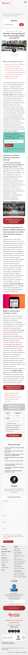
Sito (4, 528)
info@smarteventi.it (14, 626)
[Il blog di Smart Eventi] (7, 3)
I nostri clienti (5, 551)
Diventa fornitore (4, 567)
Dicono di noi (4, 555)
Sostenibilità (18, 571)
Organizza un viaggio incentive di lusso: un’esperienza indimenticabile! (14, 455)
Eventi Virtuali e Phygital (19, 568)
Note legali (24, 652)
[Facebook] (12, 631)
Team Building (17, 550)
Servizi (16, 546)
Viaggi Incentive (17, 554)
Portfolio (3, 553)
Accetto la (12, 604)
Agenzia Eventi (17, 548)
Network (3, 563)
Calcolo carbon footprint (19, 573)
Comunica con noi (5, 560)
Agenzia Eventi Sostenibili (19, 574)
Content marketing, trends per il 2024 (14, 460)
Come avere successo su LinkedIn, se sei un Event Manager (14, 464)
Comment (5, 501)
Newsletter (3, 565)
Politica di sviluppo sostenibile (20, 576)
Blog (4, 14)
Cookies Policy (18, 652)
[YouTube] (15, 631)
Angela (17, 54)
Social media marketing (19, 562)
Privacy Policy (10, 431)
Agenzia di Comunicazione (19, 561)
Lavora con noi (4, 561)
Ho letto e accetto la (12, 149)
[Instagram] (9, 631)
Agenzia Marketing (18, 552)
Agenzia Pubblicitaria (18, 559)
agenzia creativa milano (12, 393)
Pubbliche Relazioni (18, 566)
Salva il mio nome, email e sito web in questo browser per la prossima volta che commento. (13, 536)
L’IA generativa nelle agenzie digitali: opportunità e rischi (13, 471)
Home (3, 546)
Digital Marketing (10, 31)
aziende (7, 395)
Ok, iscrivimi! (14, 435)
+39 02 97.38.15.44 (14, 627)
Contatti (4, 558)
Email (4, 522)
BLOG (2, 570)
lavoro (14, 397)
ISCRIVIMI (9, 145)
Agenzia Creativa (17, 564)
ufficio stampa (18, 31)
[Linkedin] (18, 631)
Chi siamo (4, 549)
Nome (4, 515)
